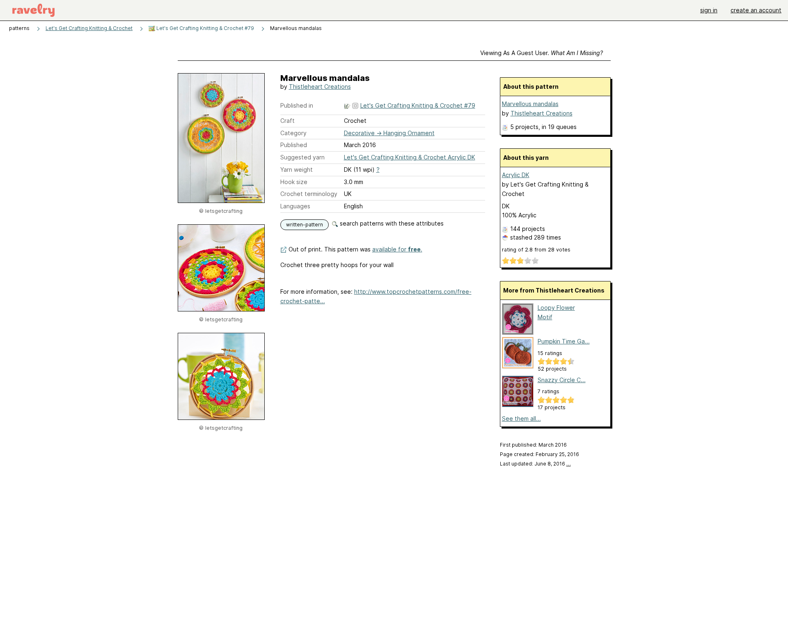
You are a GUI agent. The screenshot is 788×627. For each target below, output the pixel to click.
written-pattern (304, 224)
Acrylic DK (515, 174)
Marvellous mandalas (530, 103)
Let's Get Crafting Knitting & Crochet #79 (204, 28)
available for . (397, 249)
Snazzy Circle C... (562, 379)
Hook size (293, 181)
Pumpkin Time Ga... (564, 341)
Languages (295, 206)
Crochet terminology (308, 193)
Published (293, 144)
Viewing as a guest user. (541, 52)
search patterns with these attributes (391, 223)
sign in (708, 10)
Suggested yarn (302, 157)
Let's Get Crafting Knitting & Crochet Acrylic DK (409, 157)
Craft (287, 120)
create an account (756, 10)
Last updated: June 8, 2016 (535, 464)
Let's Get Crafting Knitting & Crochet (89, 28)
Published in (296, 105)
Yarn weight (296, 169)
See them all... (521, 418)
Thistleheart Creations (320, 86)
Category (293, 132)
